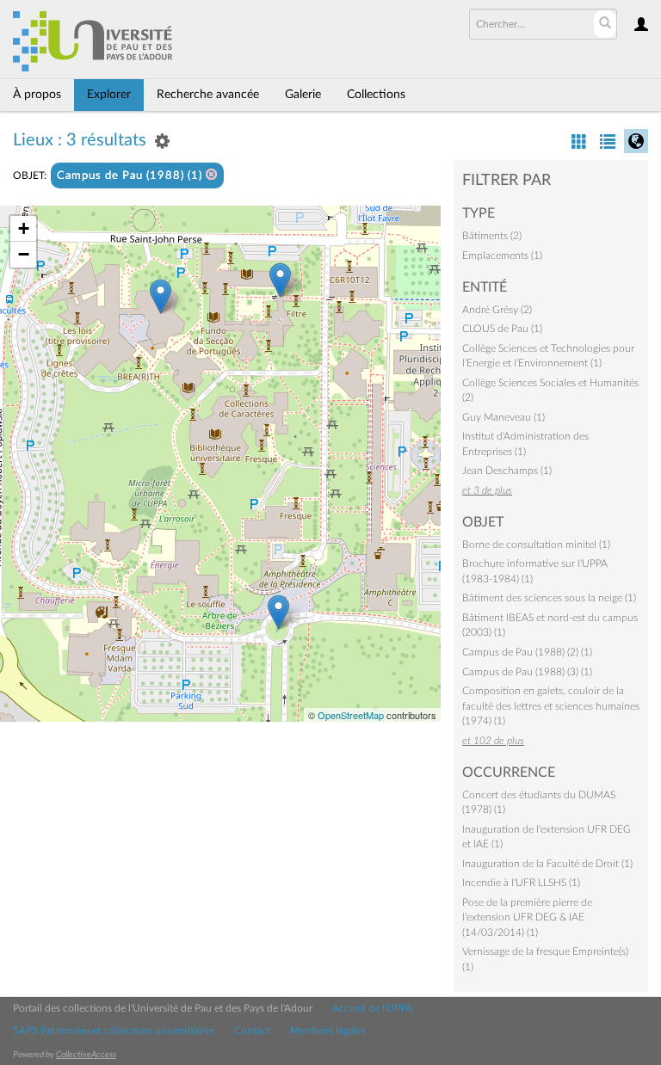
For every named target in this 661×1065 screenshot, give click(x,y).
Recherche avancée (208, 95)
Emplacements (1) (502, 255)
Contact (252, 1030)
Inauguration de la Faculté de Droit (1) (547, 864)
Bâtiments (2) (492, 236)
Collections (376, 95)
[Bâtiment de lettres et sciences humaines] (280, 280)
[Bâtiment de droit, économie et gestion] (160, 296)
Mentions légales (328, 1030)
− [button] (23, 254)
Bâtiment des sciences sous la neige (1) (549, 598)
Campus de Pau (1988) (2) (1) (527, 652)
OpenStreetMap (351, 715)
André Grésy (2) (497, 310)
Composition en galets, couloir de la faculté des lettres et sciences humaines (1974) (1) (550, 706)
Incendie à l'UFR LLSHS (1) (521, 882)
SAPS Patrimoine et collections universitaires (113, 1030)
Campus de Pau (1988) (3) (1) (527, 672)
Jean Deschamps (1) (507, 470)
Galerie (303, 95)
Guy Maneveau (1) (503, 417)
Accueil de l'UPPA (372, 1008)
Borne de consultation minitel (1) (536, 544)
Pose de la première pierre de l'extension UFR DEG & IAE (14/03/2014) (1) (527, 917)
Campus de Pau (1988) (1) (131, 176)
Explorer (109, 95)
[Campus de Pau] (278, 612)
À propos (37, 95)
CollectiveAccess (86, 1054)
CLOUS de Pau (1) (502, 328)
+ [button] (23, 228)
